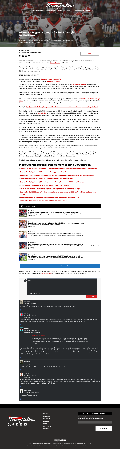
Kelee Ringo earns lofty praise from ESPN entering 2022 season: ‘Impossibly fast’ (49, 197)
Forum (69, 11)
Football (30, 11)
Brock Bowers (55, 63)
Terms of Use (80, 443)
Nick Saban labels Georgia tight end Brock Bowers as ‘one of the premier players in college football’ (62, 107)
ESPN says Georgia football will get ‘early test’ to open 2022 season (44, 185)
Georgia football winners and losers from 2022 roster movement (43, 201)
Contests (61, 11)
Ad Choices (63, 445)
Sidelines (89, 11)
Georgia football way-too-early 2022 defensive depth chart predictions (46, 179)
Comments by (94, 402)
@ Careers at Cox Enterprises (85, 445)
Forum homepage (46, 273)
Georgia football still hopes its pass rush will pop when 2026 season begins (55, 244)
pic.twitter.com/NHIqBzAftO (50, 79)
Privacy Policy (87, 443)
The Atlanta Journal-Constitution (41, 443)
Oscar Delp (42, 113)
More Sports (79, 11)
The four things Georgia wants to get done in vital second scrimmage (53, 212)
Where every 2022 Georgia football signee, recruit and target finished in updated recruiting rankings (57, 175)
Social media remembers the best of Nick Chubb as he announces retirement (56, 223)
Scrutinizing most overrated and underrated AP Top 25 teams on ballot (54, 256)
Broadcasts (51, 11)
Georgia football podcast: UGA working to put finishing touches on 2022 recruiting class (52, 182)
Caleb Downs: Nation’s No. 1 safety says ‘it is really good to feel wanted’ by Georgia (50, 189)
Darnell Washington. (78, 84)
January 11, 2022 (53, 81)
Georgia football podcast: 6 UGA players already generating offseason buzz (47, 172)
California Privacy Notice (33, 445)
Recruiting (40, 11)
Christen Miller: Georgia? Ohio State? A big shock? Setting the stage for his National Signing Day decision (58, 168)
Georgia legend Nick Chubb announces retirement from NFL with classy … (55, 234)
